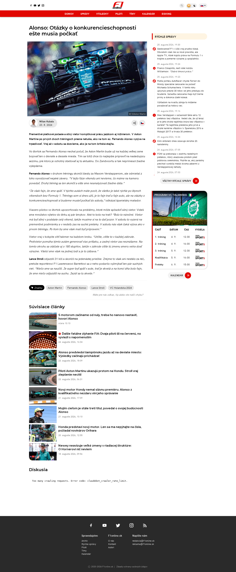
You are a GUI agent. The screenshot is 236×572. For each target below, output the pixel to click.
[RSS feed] (145, 527)
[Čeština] (142, 123)
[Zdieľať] (134, 123)
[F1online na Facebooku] (31, 5)
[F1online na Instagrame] (43, 5)
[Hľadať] (182, 5)
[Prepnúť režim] (191, 5)
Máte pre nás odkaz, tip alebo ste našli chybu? (118, 294)
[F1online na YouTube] (35, 5)
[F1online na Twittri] (39, 5)
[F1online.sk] (118, 5)
